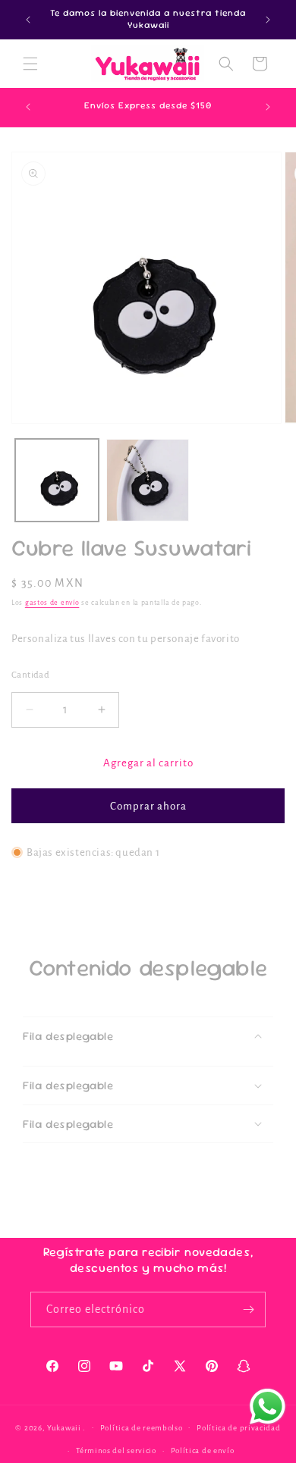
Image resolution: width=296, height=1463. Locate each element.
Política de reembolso (141, 1428)
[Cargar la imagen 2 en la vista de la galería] (148, 480)
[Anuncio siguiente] (268, 19)
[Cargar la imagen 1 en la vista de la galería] (57, 480)
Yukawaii (64, 1427)
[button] (30, 63)
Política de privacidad (238, 1428)
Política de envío (203, 1450)
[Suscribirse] (248, 1309)
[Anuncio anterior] (28, 19)
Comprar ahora (148, 806)
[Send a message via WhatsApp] (267, 1406)
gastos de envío (52, 602)
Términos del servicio (116, 1450)
